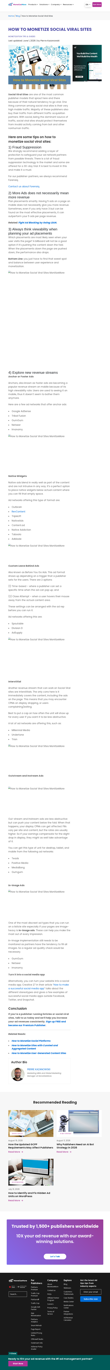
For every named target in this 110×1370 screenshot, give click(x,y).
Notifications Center (68, 1306)
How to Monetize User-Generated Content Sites (39, 1053)
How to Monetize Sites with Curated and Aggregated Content (35, 1047)
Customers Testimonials (68, 1293)
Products (32, 4)
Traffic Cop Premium (35, 1294)
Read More (14, 1152)
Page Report (35, 1329)
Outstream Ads (37, 1343)
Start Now (18, 1363)
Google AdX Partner (35, 1308)
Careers (50, 1304)
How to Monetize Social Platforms (31, 1040)
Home (11, 16)
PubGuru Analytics (34, 1320)
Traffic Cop (35, 1303)
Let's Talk (55, 1256)
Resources (67, 4)
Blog (18, 16)
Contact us (51, 1290)
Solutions (43, 4)
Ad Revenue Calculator (68, 1319)
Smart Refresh (36, 1325)
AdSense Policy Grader (36, 1347)
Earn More (97, 4)
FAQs (49, 1294)
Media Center (69, 1301)
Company (55, 4)
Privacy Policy (52, 1308)
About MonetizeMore (52, 1285)
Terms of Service (50, 1312)
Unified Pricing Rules (36, 1334)
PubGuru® (35, 1299)
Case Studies (68, 1298)
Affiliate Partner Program (53, 1299)
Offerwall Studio (37, 1339)
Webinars (67, 1288)
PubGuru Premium (34, 1288)
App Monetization (36, 1314)
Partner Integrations (68, 1312)
